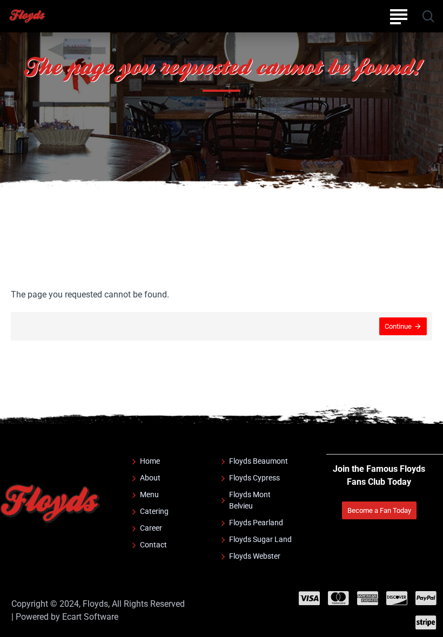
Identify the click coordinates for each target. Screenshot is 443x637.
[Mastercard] (338, 598)
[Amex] (367, 598)
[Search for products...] (428, 16)
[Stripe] (426, 622)
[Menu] (398, 16)
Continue (398, 326)
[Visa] (309, 598)
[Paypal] (426, 598)
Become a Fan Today (379, 510)
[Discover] (396, 598)
